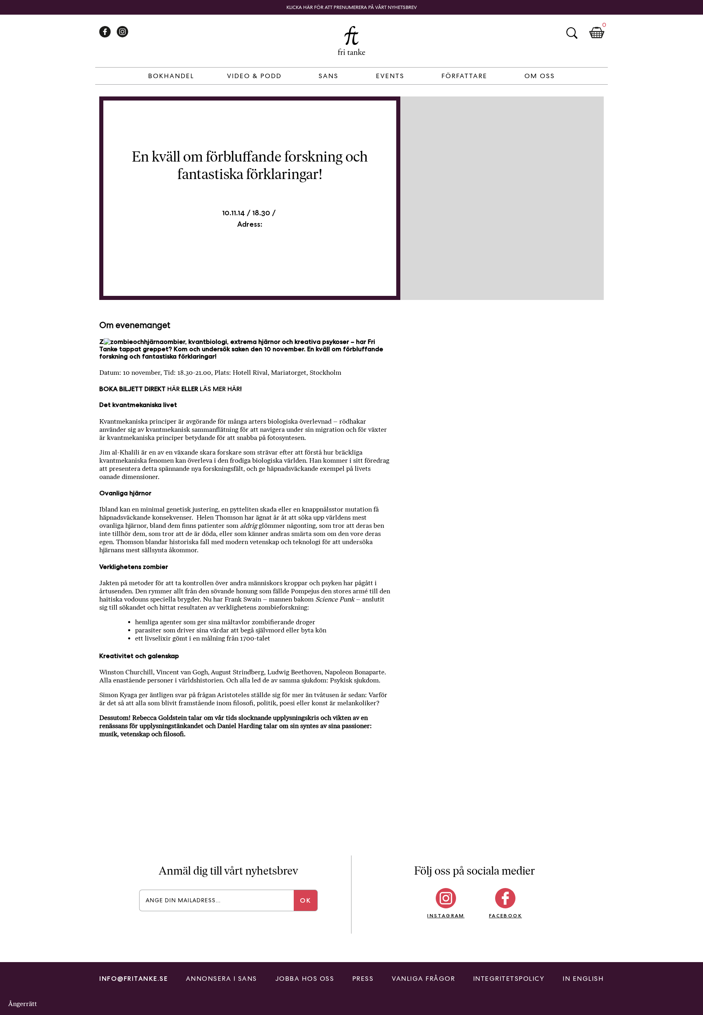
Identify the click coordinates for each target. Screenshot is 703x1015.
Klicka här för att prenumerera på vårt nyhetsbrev (351, 7)
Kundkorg (597, 33)
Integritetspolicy (509, 978)
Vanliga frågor (423, 978)
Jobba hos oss (304, 978)
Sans (328, 76)
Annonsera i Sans (221, 978)
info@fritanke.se (133, 978)
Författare (464, 76)
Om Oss (539, 76)
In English (583, 978)
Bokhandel (171, 76)
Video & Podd (254, 76)
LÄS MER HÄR (220, 389)
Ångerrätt (22, 1004)
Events (390, 76)
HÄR (173, 389)
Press (363, 978)
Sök (571, 33)
